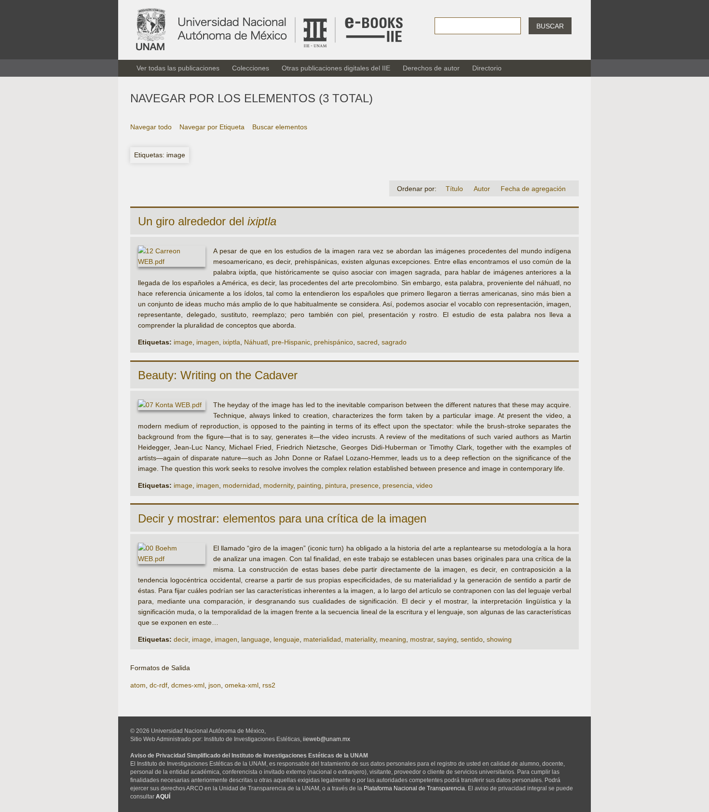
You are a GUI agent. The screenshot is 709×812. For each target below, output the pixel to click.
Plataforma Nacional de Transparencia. (415, 788)
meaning (393, 639)
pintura (335, 485)
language (255, 639)
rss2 (268, 685)
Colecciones (250, 68)
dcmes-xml (188, 685)
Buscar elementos (279, 127)
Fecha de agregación (533, 189)
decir (181, 639)
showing (499, 639)
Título (454, 189)
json (214, 685)
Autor (482, 189)
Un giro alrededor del (207, 221)
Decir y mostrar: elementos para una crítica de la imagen (282, 518)
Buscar (550, 26)
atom (138, 685)
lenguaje (286, 639)
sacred (367, 342)
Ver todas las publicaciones (177, 68)
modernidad (241, 485)
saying (447, 639)
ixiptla (231, 342)
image (183, 342)
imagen (207, 342)
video (424, 485)
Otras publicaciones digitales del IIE (336, 68)
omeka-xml (242, 685)
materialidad (322, 639)
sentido (472, 639)
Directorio (487, 68)
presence (364, 485)
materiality (360, 639)
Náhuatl (256, 342)
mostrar (421, 639)
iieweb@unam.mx (326, 739)
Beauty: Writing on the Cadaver (218, 375)
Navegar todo (151, 127)
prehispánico (333, 342)
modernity (278, 485)
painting (309, 485)
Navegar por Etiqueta (212, 127)
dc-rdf (158, 685)
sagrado (394, 342)
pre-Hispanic (291, 342)
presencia (397, 485)
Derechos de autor (431, 68)
